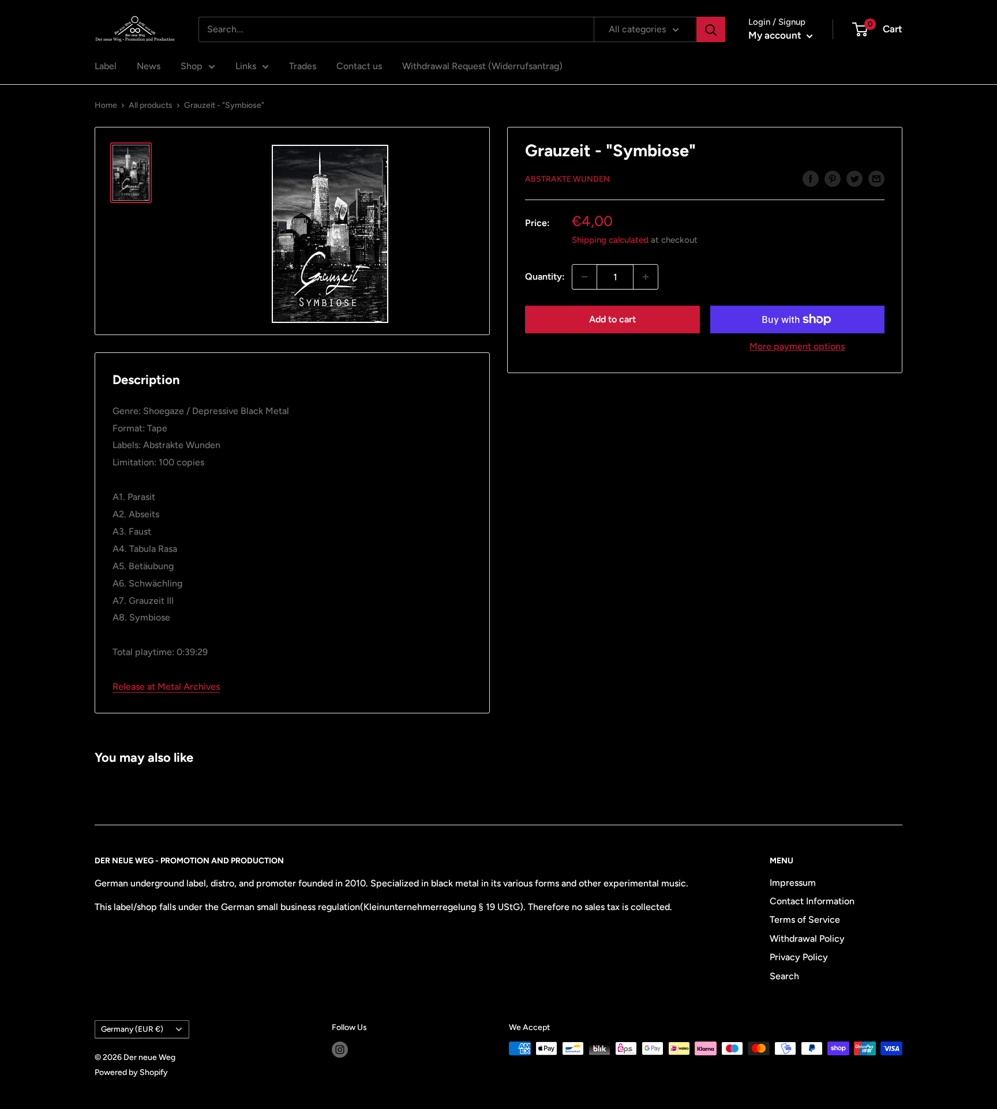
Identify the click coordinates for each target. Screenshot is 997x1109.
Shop (192, 66)
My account (776, 35)
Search (784, 976)
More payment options (797, 346)
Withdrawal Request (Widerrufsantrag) (482, 66)
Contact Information (812, 901)
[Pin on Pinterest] (832, 178)
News (148, 66)
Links (245, 66)
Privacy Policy (799, 957)
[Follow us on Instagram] (340, 1050)
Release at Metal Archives (166, 686)
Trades (302, 66)
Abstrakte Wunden (567, 179)
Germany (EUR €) (132, 1028)
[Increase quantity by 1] (646, 277)
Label (106, 66)
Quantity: (545, 276)
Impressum (793, 882)
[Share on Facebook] (811, 178)
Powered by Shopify (131, 1072)
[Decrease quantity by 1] (584, 277)
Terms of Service (805, 919)
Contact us (359, 66)
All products (151, 105)
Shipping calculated (610, 240)
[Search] (710, 29)
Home (106, 105)
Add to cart (612, 319)
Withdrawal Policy (807, 938)
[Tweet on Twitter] (854, 178)
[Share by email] (876, 178)
